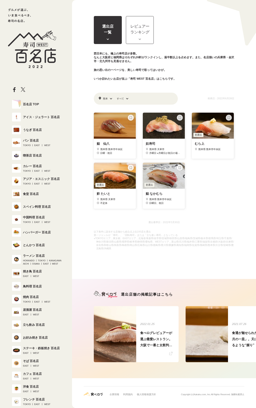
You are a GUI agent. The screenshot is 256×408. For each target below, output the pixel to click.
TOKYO (27, 145)
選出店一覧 (108, 29)
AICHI (26, 264)
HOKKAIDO (29, 260)
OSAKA (36, 264)
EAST (37, 145)
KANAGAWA (55, 260)
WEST (47, 145)
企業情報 (114, 394)
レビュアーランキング (139, 29)
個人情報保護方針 (146, 394)
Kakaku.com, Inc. (202, 394)
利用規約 (128, 394)
